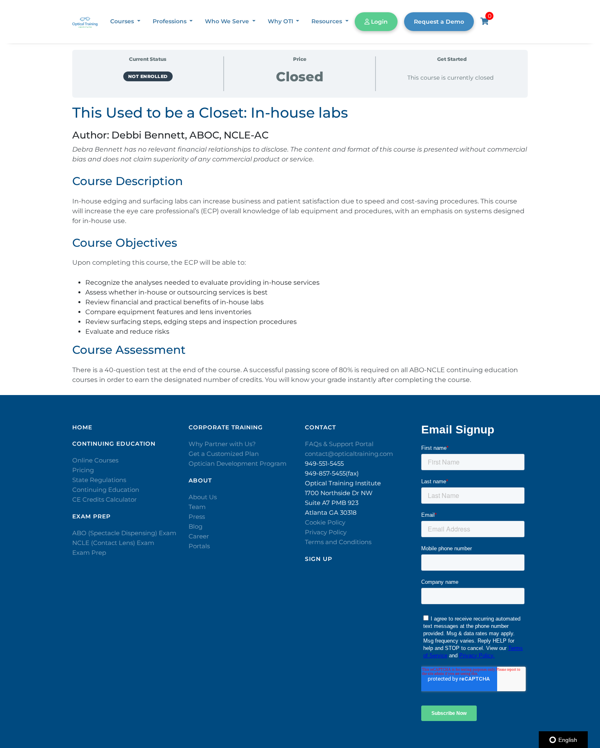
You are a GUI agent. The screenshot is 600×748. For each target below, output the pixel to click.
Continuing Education (105, 489)
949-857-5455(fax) (332, 473)
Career (199, 536)
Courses (123, 21)
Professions (170, 21)
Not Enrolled (148, 76)
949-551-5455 (324, 463)
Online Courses (95, 460)
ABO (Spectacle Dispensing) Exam (124, 533)
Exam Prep (89, 552)
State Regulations (99, 480)
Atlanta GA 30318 (331, 512)
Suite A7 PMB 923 (331, 503)
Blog (195, 526)
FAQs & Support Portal (339, 444)
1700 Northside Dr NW (339, 493)
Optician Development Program (238, 463)
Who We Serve (228, 21)
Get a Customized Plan (224, 454)
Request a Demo (439, 21)
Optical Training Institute (343, 483)
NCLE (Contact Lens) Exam (113, 543)
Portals (199, 546)
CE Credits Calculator (104, 499)
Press (197, 516)
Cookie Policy (325, 522)
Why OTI (281, 21)
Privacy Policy (326, 532)
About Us (203, 497)
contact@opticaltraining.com (349, 454)
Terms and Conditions (338, 542)
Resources (327, 21)
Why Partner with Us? (222, 444)
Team (197, 507)
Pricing (83, 470)
